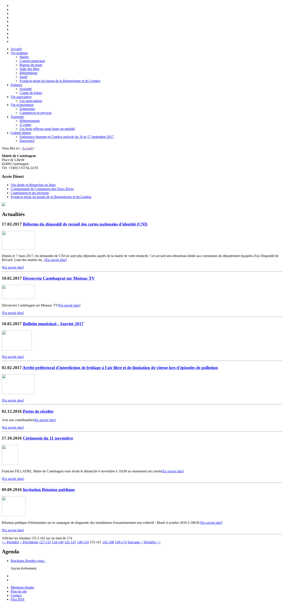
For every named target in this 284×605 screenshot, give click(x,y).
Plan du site (19, 591)
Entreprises (27, 109)
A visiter (25, 125)
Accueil (16, 49)
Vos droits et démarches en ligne (33, 185)
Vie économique (22, 105)
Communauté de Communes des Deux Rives (42, 189)
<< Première (10, 542)
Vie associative (21, 97)
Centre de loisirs (31, 93)
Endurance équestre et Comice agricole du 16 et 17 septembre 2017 (67, 137)
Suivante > (135, 542)
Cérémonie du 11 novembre (48, 438)
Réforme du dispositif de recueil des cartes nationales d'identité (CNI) (85, 224)
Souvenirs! (27, 141)
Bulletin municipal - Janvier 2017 (53, 323)
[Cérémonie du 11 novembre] (10, 464)
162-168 (108, 542)
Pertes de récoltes (38, 411)
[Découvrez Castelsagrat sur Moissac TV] (18, 298)
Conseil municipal (32, 61)
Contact (16, 595)
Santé (23, 77)
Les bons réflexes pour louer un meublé (47, 129)
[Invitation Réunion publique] (14, 515)
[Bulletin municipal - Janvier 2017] (17, 349)
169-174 (121, 542)
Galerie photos (21, 133)
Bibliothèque (28, 73)
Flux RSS (17, 599)
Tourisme (17, 117)
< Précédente (29, 542)
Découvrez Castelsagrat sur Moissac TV (59, 278)
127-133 (45, 542)
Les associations (31, 101)
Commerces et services (35, 113)
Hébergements (30, 121)
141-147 (70, 542)
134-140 (57, 542)
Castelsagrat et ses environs (30, 193)
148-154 (83, 542)
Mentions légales (22, 587)
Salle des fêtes (29, 69)
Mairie (24, 57)
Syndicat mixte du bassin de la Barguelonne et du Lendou (60, 81)
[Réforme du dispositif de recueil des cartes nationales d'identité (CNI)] (18, 248)
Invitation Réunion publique (49, 489)
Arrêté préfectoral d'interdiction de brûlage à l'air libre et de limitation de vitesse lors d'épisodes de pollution (120, 367)
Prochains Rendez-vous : (28, 561)
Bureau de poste (31, 65)
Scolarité (26, 89)
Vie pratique (19, 53)
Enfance (16, 85)
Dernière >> (152, 542)
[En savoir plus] (56, 260)
